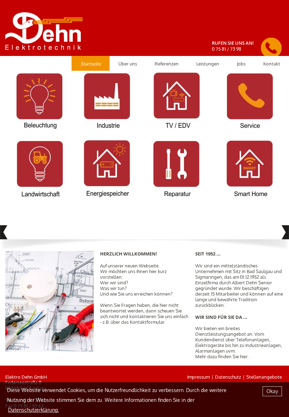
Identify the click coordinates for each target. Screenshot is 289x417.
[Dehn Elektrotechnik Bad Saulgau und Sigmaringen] (44, 28)
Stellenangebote (264, 377)
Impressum (198, 377)
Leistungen (207, 64)
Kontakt (271, 64)
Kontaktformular (147, 322)
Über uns (127, 64)
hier (243, 356)
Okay (272, 391)
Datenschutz (228, 377)
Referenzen (167, 64)
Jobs (241, 64)
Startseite (90, 64)
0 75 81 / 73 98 (226, 49)
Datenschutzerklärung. (33, 410)
